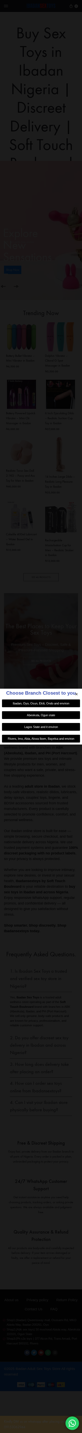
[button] (76, 694)
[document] (41, 716)
